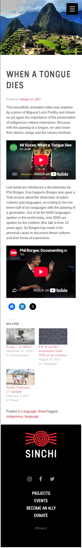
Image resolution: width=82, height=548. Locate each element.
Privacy (41, 528)
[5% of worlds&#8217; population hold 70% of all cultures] (53, 336)
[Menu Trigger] (72, 9)
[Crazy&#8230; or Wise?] (20, 336)
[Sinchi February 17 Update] (20, 377)
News (42, 411)
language (32, 416)
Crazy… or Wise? (19, 346)
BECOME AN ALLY (41, 508)
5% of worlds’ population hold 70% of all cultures (53, 351)
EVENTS (41, 501)
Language (28, 411)
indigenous (14, 416)
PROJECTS (41, 494)
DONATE (41, 516)
